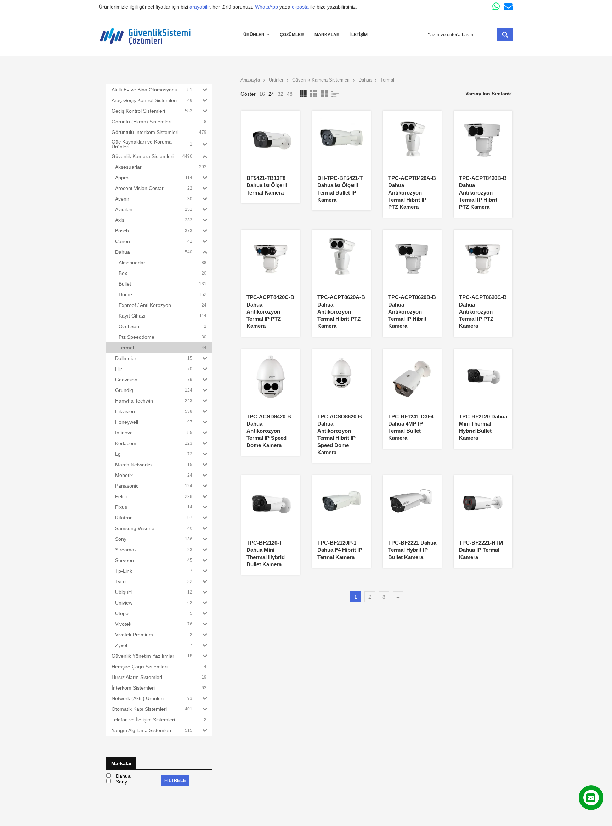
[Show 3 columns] (313, 93)
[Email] (508, 6)
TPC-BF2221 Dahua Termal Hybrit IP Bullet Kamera (412, 550)
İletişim (359, 34)
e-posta (300, 7)
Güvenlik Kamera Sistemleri (321, 80)
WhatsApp (266, 7)
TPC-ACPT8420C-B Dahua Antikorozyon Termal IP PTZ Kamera (270, 311)
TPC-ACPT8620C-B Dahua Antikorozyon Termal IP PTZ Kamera (483, 311)
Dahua (365, 80)
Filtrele (175, 780)
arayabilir (199, 7)
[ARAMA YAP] (505, 34)
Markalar (327, 34)
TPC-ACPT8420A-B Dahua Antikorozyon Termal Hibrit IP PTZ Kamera (412, 192)
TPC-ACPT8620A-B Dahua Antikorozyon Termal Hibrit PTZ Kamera (341, 311)
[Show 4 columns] (303, 93)
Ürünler (254, 34)
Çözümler (292, 34)
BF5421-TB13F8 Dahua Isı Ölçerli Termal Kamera (266, 185)
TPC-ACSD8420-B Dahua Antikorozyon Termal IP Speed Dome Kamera (268, 431)
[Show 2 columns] (324, 93)
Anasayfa (250, 80)
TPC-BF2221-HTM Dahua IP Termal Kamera (481, 550)
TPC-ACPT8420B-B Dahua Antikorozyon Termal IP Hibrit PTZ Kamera (483, 192)
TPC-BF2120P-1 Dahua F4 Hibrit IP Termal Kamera (339, 550)
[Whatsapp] (496, 6)
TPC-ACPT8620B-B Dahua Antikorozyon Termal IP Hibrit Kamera (412, 311)
